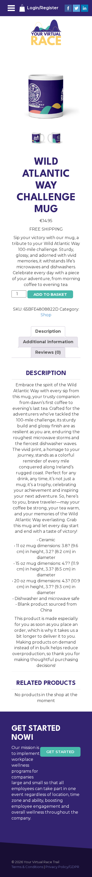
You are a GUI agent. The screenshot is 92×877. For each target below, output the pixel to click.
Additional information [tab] (48, 341)
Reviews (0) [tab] (48, 352)
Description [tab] (48, 331)
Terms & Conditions (27, 867)
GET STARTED (60, 751)
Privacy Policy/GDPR (62, 867)
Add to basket (50, 294)
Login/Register (43, 7)
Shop (46, 314)
